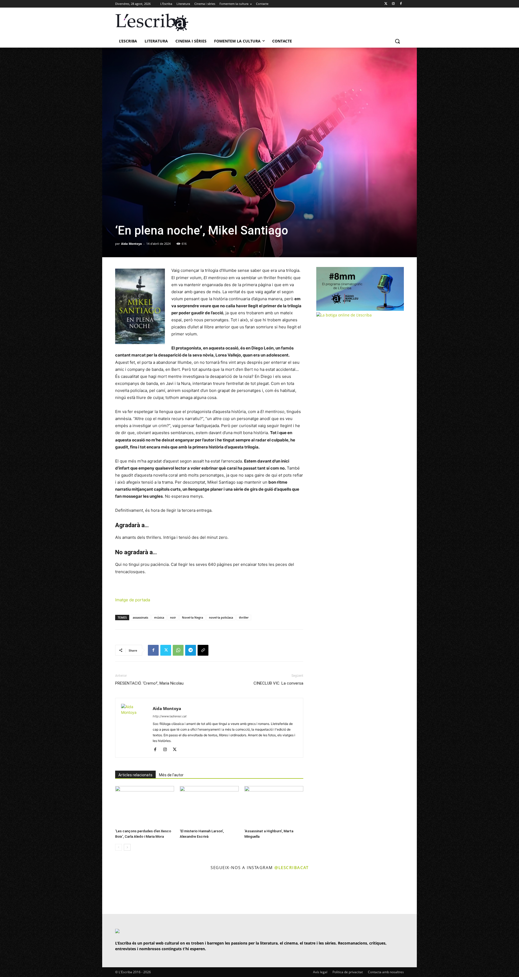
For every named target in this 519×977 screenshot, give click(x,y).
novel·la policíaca (221, 617)
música (159, 617)
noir (173, 617)
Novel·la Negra (192, 617)
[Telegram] (190, 650)
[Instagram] (393, 4)
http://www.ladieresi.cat (170, 716)
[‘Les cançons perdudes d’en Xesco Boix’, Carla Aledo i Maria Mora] (144, 806)
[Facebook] (401, 4)
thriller (244, 617)
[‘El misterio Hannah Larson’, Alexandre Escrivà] (209, 806)
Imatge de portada (132, 599)
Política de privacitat (347, 972)
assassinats (140, 617)
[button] (397, 41)
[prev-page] (118, 847)
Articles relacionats (135, 775)
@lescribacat (291, 867)
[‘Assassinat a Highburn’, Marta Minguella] (273, 806)
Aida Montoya (131, 244)
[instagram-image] (120, 892)
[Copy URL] (203, 650)
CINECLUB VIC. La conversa (278, 683)
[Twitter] (386, 4)
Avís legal (320, 972)
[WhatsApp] (178, 650)
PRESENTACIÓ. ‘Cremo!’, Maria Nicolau (149, 683)
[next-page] (127, 847)
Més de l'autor (171, 775)
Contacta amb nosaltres (386, 972)
